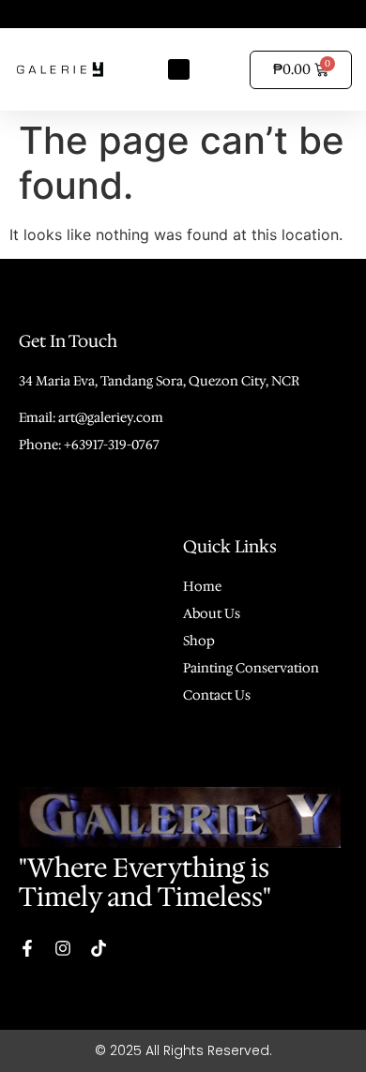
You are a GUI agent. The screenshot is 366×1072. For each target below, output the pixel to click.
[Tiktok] (98, 948)
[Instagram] (62, 948)
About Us (211, 613)
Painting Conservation (251, 667)
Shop (199, 640)
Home (202, 586)
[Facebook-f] (27, 948)
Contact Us (217, 695)
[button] (179, 70)
